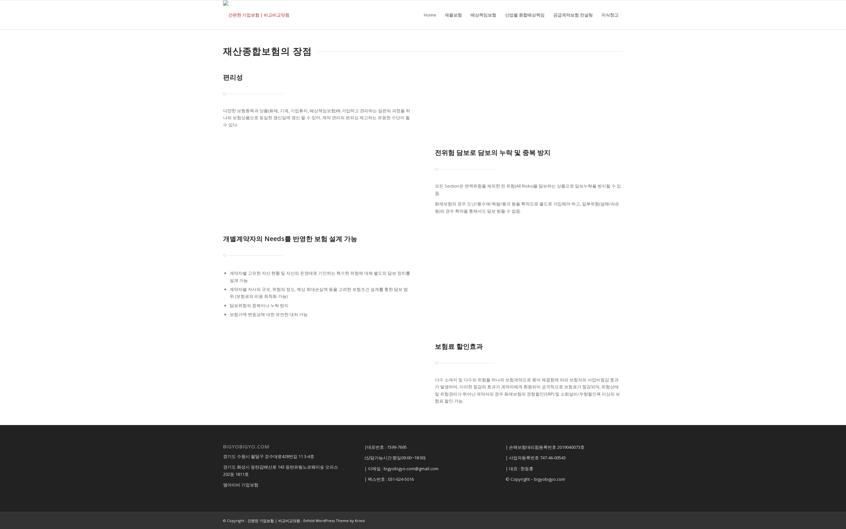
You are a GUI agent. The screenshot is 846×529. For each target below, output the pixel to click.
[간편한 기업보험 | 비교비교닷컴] (256, 14)
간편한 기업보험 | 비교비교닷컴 (274, 520)
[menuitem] (430, 14)
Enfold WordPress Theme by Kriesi (334, 520)
